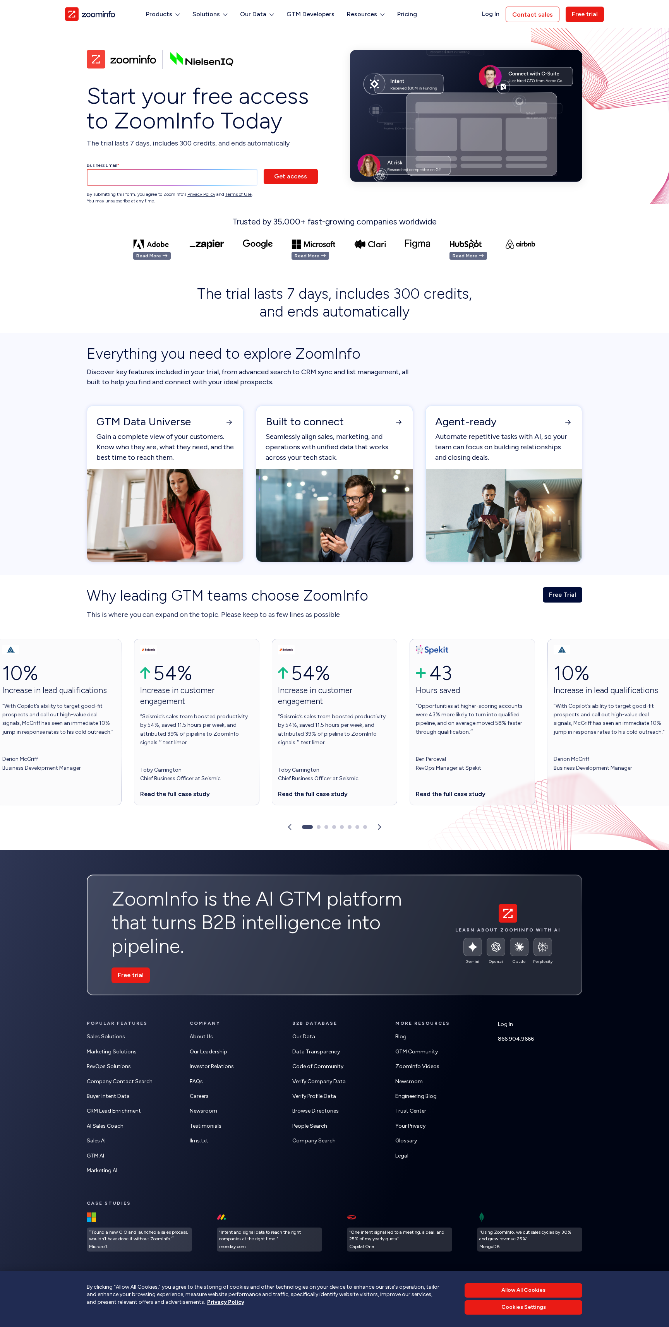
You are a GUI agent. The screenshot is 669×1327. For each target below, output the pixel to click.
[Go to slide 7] (357, 827)
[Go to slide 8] (365, 827)
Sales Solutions (106, 1036)
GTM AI (95, 1155)
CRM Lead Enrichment (114, 1111)
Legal (401, 1155)
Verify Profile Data (314, 1096)
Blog (401, 1036)
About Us (201, 1036)
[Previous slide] (289, 827)
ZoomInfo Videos (417, 1066)
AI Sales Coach (105, 1126)
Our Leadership (208, 1051)
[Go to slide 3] (326, 827)
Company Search (314, 1140)
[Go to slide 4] (334, 827)
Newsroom (203, 1111)
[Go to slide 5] (342, 827)
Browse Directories (315, 1111)
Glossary (406, 1140)
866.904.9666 (516, 1039)
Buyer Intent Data (108, 1096)
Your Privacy (410, 1126)
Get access (290, 176)
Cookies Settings (523, 1307)
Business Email (102, 165)
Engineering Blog (416, 1096)
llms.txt (199, 1140)
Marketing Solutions (112, 1051)
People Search (309, 1126)
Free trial (585, 14)
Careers (199, 1096)
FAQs (196, 1081)
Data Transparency (316, 1051)
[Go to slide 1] (307, 827)
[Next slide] (379, 827)
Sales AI (96, 1140)
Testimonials (205, 1126)
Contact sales (532, 14)
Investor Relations (212, 1066)
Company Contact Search (120, 1081)
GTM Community (416, 1051)
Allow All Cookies (523, 1290)
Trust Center (410, 1111)
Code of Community (317, 1066)
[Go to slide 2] (319, 827)
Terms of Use (238, 194)
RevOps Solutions (109, 1066)
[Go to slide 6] (350, 827)
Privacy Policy (201, 194)
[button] (163, 14)
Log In (490, 13)
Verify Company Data (319, 1081)
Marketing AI (102, 1170)
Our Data (303, 1036)
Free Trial (562, 594)
